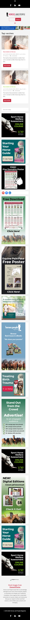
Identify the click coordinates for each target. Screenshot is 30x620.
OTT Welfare (5, 55)
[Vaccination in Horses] (15, 43)
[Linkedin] (10, 193)
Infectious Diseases (7, 90)
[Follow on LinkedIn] (15, 5)
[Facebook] (6, 193)
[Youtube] (3, 193)
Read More (7, 65)
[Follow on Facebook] (11, 5)
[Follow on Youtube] (19, 5)
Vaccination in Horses (9, 51)
